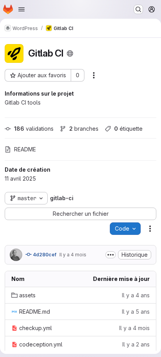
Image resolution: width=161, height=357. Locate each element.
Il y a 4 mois (72, 255)
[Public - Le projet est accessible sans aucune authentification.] (70, 53)
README (25, 149)
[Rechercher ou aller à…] (138, 9)
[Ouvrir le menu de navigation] (21, 9)
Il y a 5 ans (136, 311)
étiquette (128, 128)
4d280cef (44, 255)
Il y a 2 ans (136, 344)
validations (34, 128)
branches (83, 128)
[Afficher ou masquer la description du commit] (111, 254)
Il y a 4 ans (136, 295)
